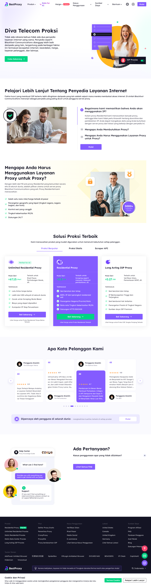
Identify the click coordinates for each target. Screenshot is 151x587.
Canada (105, 531)
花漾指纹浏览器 (37, 556)
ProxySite (42, 539)
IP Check (121, 556)
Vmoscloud (22, 560)
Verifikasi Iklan (73, 528)
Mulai (127, 419)
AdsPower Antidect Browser (16, 556)
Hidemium (9, 560)
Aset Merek (132, 539)
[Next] (140, 380)
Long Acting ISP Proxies (14, 543)
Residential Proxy (12, 528)
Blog (130, 543)
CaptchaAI (134, 556)
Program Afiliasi (134, 528)
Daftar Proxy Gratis (46, 528)
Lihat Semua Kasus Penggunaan (80, 543)
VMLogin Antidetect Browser (72, 556)
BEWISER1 (109, 556)
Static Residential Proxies (15, 535)
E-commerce (72, 539)
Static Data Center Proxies (15, 539)
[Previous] (10, 380)
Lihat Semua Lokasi (110, 543)
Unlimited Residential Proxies (16, 531)
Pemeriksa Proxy (45, 531)
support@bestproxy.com (34, 498)
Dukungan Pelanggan (136, 546)
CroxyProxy (43, 535)
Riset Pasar (71, 531)
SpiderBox (52, 556)
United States (107, 528)
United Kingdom (108, 535)
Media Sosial (72, 535)
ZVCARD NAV (94, 556)
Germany (106, 539)
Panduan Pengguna (136, 535)
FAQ (129, 531)
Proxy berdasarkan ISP (47, 543)
